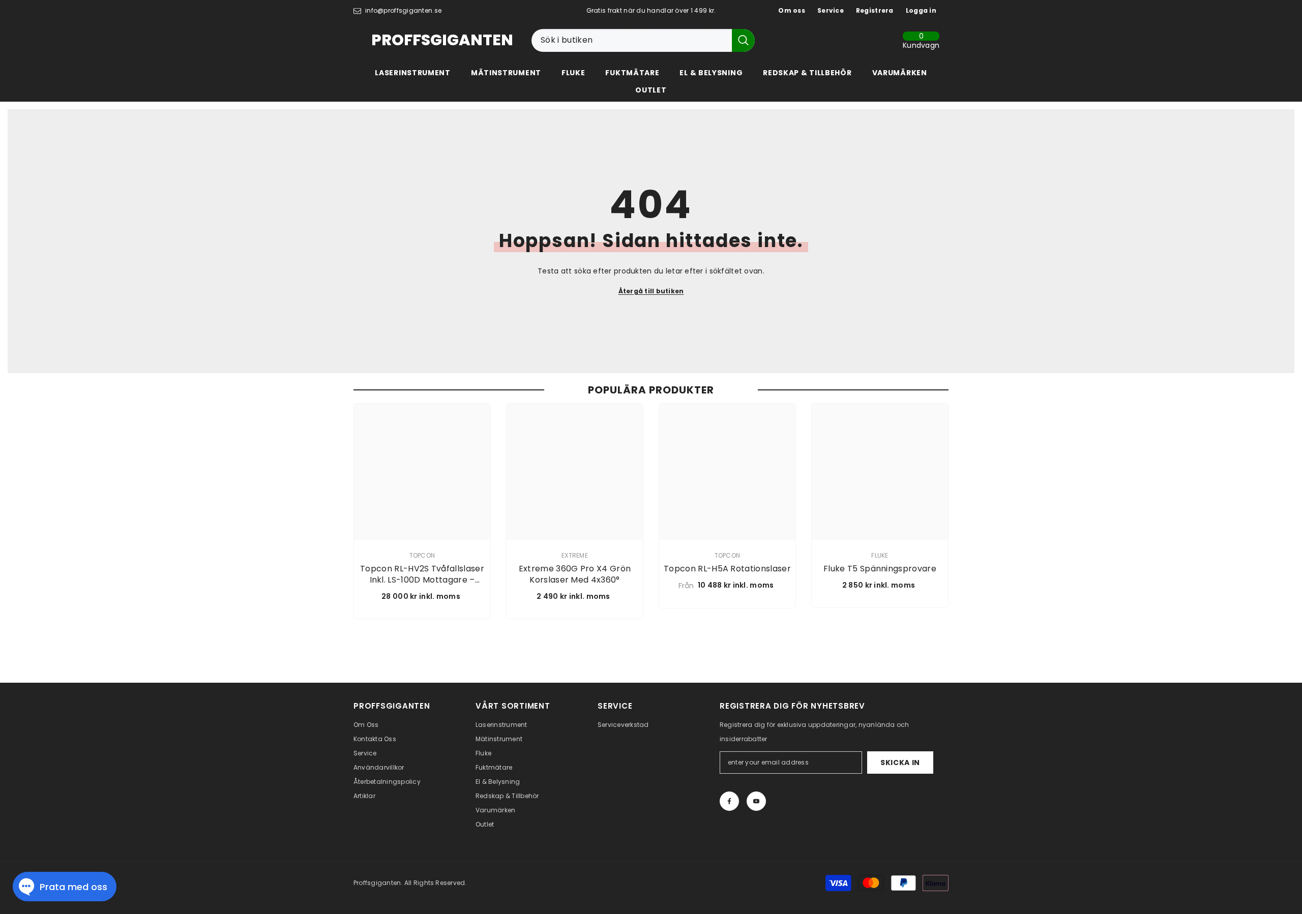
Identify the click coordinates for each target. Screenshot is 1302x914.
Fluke (879, 555)
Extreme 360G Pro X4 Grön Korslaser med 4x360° (575, 574)
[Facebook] (729, 801)
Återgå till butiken (651, 291)
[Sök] (643, 40)
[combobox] (631, 40)
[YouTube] (756, 801)
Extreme (574, 555)
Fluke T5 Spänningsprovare (879, 568)
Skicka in (900, 762)
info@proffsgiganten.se (403, 10)
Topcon (422, 555)
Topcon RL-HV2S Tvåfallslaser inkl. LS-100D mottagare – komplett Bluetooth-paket (422, 574)
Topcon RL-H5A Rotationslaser (727, 568)
